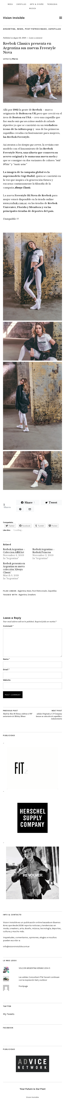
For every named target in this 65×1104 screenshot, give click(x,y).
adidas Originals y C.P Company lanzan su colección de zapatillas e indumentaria (49, 715)
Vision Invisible (14, 18)
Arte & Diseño (37, 4)
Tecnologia (52, 4)
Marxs (15, 59)
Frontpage (23, 986)
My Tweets (8, 1014)
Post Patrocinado (36, 29)
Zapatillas (21, 4)
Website (6, 680)
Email (6, 669)
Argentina (9, 29)
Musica (32, 8)
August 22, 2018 (19, 38)
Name (6, 659)
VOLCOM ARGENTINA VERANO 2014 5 (34, 968)
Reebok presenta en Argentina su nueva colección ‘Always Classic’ (14, 568)
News (20, 29)
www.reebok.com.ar (15, 203)
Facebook (8, 1028)
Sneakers (32, 595)
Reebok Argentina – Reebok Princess (43, 551)
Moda (10, 4)
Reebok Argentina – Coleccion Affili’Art (14, 551)
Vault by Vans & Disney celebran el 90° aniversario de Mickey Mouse (17, 713)
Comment (8, 626)
